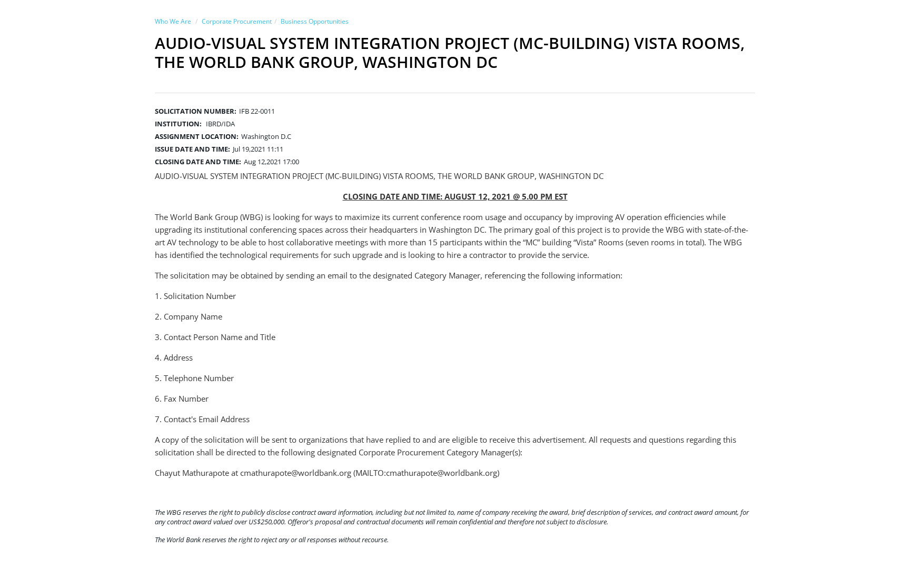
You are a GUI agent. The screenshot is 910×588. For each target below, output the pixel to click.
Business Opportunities (315, 21)
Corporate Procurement (237, 21)
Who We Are (173, 21)
